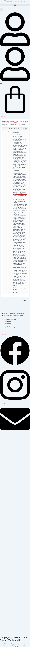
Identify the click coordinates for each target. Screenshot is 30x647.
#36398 (25, 129)
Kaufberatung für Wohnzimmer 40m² (16, 123)
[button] (15, 5)
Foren (7, 121)
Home (3, 121)
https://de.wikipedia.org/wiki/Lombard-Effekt (20, 194)
